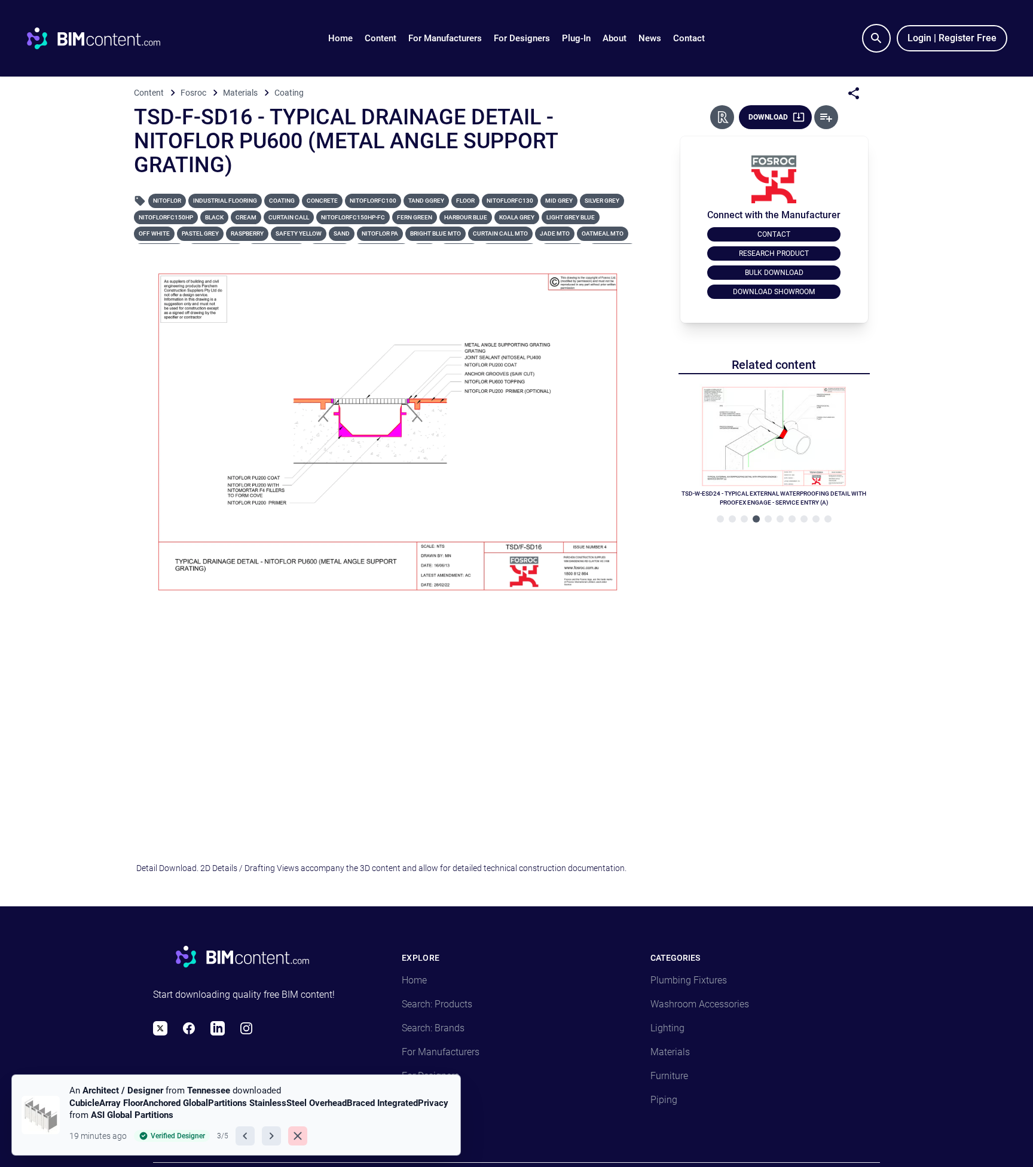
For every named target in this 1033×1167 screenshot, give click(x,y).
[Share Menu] (853, 93)
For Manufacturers (445, 38)
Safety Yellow (299, 233)
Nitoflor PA (380, 233)
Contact (689, 38)
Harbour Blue (465, 217)
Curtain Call (288, 217)
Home (340, 38)
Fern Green (414, 217)
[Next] (271, 1135)
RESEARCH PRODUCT (774, 253)
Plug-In (576, 38)
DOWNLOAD (768, 117)
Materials (670, 1052)
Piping (663, 1099)
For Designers (522, 38)
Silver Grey (602, 200)
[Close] (297, 1135)
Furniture (669, 1076)
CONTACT (773, 234)
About (614, 38)
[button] (380, 38)
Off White (154, 233)
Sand (342, 233)
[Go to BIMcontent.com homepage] (105, 38)
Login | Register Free (952, 38)
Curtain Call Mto (500, 233)
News (649, 38)
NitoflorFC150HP (166, 217)
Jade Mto (555, 233)
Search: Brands (433, 1028)
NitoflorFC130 (510, 200)
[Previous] (245, 1135)
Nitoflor (167, 200)
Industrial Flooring (225, 200)
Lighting (667, 1028)
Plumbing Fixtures (688, 980)
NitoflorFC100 (373, 200)
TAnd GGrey (426, 200)
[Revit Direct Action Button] (722, 117)
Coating (282, 200)
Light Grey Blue (570, 217)
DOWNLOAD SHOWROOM (774, 292)
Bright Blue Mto (435, 233)
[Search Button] (876, 38)
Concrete (322, 200)
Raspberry (247, 233)
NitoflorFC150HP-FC (353, 217)
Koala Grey (516, 217)
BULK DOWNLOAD (774, 272)
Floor (465, 200)
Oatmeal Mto (603, 233)
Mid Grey (559, 200)
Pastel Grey (200, 233)
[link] (236, 1115)
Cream (246, 217)
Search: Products (437, 1004)
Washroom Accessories (699, 1004)
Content (380, 38)
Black (214, 217)
